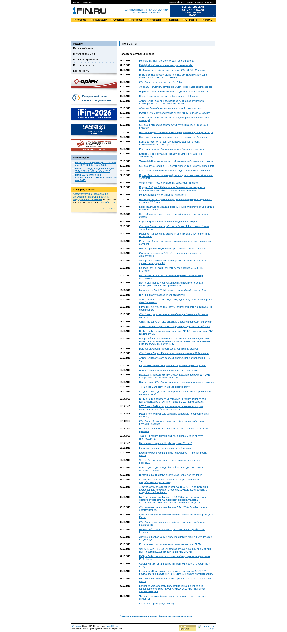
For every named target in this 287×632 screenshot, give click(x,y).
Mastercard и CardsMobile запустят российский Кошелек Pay (172, 290)
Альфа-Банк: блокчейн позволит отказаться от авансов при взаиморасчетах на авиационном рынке (172, 102)
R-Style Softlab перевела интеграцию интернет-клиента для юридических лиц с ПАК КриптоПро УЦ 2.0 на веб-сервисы (172, 400)
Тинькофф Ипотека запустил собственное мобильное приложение (176, 161)
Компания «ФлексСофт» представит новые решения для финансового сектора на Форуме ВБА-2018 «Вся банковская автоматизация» (172, 589)
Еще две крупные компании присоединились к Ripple (168, 221)
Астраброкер (109, 208)
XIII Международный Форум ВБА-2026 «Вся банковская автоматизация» (146, 11)
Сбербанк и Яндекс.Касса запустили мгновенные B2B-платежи (174, 353)
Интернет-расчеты (83, 65)
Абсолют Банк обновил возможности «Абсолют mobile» (170, 108)
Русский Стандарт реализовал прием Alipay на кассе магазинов (174, 113)
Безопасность (81, 71)
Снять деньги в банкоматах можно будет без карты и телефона (174, 170)
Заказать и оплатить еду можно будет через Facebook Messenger (175, 87)
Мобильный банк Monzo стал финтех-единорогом (166, 60)
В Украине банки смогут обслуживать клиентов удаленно (170, 475)
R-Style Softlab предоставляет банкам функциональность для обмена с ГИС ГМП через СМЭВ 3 (173, 76)
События (118, 20)
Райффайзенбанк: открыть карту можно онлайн (166, 65)
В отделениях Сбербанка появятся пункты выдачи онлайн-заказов (176, 382)
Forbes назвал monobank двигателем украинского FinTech (171, 544)
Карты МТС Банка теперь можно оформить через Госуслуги (172, 365)
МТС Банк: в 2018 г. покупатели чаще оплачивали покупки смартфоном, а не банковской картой (171, 407)
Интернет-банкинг (83, 48)
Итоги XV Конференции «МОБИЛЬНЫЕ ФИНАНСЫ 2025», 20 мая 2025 (96, 178)
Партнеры (173, 20)
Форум (208, 20)
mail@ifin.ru (112, 626)
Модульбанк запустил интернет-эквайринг (162, 194)
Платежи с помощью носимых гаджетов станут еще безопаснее (174, 137)
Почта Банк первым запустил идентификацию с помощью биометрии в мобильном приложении (171, 284)
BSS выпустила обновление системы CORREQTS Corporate (172, 70)
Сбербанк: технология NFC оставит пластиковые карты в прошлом (176, 166)
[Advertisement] (143, 31)
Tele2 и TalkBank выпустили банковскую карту (164, 387)
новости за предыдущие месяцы (157, 603)
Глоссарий (155, 20)
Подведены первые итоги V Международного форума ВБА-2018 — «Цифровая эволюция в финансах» (176, 376)
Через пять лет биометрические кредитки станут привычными (174, 91)
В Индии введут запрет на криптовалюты (162, 295)
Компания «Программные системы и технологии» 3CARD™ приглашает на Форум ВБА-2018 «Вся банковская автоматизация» (176, 572)
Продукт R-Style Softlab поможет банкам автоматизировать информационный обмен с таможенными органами (172, 189)
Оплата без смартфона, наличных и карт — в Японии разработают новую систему (169, 481)
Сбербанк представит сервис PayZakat (160, 82)
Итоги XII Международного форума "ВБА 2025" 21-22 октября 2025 (94, 170)
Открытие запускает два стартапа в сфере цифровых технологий (175, 321)
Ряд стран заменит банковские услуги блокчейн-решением (171, 149)
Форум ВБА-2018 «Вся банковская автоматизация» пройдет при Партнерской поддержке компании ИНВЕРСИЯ (175, 550)
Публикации (100, 20)
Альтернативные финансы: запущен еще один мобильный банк (174, 326)
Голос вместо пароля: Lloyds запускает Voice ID (165, 443)
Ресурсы (136, 20)
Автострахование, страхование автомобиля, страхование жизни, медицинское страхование (91, 197)
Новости (81, 20)
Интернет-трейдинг (84, 54)
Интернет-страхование (86, 59)
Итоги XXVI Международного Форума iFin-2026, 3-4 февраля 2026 (95, 164)
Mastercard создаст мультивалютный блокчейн (165, 448)
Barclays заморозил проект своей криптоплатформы (168, 348)
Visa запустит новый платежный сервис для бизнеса (168, 182)
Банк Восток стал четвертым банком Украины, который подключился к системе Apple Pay (169, 143)
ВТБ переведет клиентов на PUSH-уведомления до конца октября (176, 132)
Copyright (76, 626)
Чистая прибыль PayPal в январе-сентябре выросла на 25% (172, 248)
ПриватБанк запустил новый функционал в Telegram (168, 96)
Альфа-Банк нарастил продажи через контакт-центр (168, 370)
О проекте (191, 20)
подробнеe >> (108, 202)
